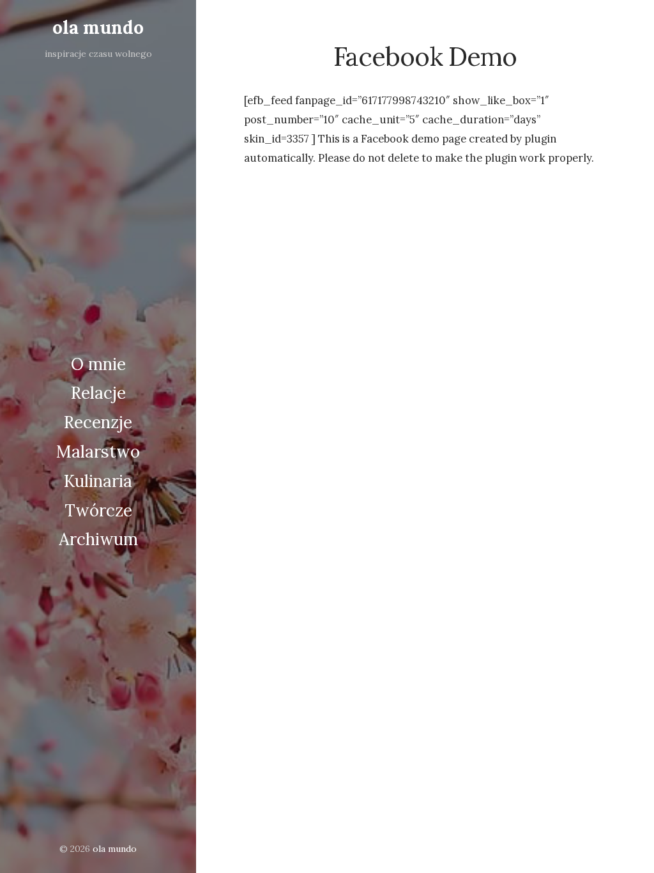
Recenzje (98, 422)
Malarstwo (98, 451)
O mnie (98, 364)
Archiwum (98, 539)
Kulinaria (98, 480)
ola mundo (98, 27)
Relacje (98, 392)
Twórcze (98, 510)
